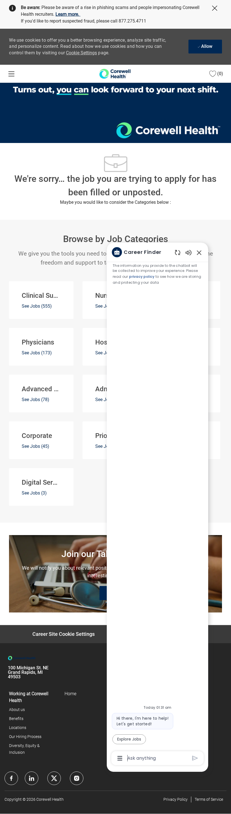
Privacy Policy (175, 799)
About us (17, 709)
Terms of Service (209, 799)
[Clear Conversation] (178, 252)
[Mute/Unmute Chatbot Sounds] (188, 252)
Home (70, 693)
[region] (157, 504)
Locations (17, 727)
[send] (195, 758)
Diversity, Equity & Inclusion (24, 749)
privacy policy (141, 276)
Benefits (16, 718)
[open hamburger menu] (11, 73)
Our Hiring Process (25, 736)
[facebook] (11, 778)
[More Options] (119, 758)
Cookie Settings (81, 52)
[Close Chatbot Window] (199, 252)
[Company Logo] (115, 73)
